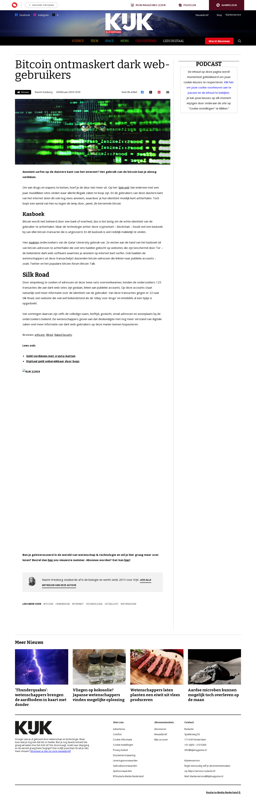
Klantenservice (233, 14)
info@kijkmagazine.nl (195, 750)
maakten (34, 242)
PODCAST (209, 64)
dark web (124, 187)
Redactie (189, 729)
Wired (49, 335)
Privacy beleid (120, 750)
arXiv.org (40, 335)
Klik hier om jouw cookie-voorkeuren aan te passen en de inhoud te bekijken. (210, 87)
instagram (43, 15)
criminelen (62, 603)
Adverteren (119, 729)
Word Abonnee (219, 41)
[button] (226, 5)
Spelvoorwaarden (122, 771)
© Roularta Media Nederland (128, 776)
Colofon (117, 734)
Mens (125, 41)
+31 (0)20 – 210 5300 (195, 744)
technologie (94, 603)
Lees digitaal (173, 41)
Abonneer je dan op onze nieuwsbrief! (50, 751)
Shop (219, 15)
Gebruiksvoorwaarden (125, 765)
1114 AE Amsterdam (195, 739)
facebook (25, 15)
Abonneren (160, 729)
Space (109, 41)
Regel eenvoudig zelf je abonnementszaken (207, 765)
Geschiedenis (145, 41)
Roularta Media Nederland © (223, 792)
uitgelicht (111, 603)
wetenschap (128, 603)
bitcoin (48, 603)
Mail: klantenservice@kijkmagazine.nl (203, 776)
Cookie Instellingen (123, 744)
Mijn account (161, 739)
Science (78, 41)
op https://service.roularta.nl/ (199, 771)
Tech (94, 41)
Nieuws (25, 92)
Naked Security (63, 335)
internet (78, 603)
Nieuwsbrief (202, 15)
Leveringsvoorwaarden (125, 760)
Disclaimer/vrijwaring (124, 755)
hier (51, 560)
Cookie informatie (122, 739)
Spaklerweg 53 (192, 734)
